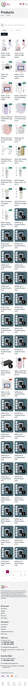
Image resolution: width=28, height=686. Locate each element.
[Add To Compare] (3, 48)
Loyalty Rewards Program (7, 631)
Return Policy (4, 634)
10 (13, 575)
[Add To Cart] (3, 41)
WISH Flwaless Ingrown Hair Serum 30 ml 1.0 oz (7, 224)
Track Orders (4, 608)
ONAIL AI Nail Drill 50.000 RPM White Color (20, 97)
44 (21, 575)
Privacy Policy (4, 624)
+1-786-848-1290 (7, 660)
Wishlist (3, 613)
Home (2, 15)
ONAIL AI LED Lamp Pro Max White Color (5, 394)
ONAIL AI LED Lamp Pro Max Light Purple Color (20, 76)
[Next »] (14, 578)
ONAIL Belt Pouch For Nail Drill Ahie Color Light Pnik (6, 140)
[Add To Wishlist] (3, 46)
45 (25, 575)
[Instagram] (5, 601)
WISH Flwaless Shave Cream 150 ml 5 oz (20, 182)
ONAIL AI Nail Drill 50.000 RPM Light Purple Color (6, 118)
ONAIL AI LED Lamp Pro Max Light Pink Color (6, 97)
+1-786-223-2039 (7, 644)
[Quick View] (3, 43)
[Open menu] (26, 4)
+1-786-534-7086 (7, 642)
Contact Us (3, 629)
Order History (4, 618)
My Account (3, 615)
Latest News (3, 626)
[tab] (2, 25)
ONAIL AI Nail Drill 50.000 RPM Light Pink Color (20, 373)
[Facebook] (2, 601)
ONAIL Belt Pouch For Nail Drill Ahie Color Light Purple (20, 118)
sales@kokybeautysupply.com (10, 647)
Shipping (3, 611)
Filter (5, 34)
